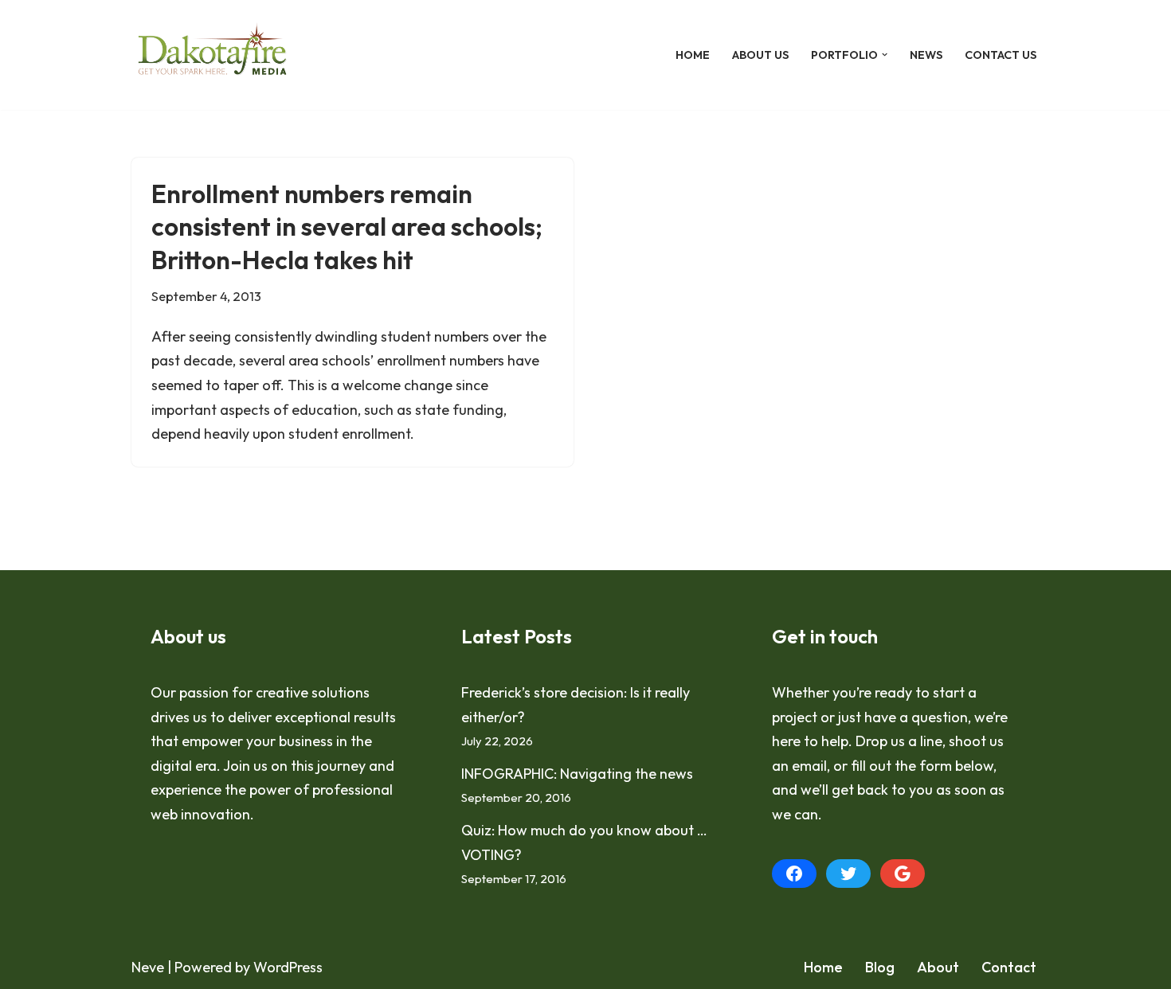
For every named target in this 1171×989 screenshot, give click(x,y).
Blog (880, 967)
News (926, 55)
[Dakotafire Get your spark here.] (212, 55)
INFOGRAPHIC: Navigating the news (577, 773)
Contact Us (1000, 55)
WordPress (288, 967)
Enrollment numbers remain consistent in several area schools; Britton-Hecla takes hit (346, 227)
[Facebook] (794, 873)
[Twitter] (848, 873)
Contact (1008, 967)
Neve (147, 967)
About (938, 967)
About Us (760, 55)
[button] (884, 54)
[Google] (902, 873)
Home (693, 55)
